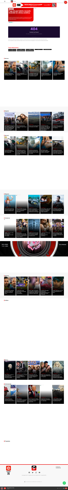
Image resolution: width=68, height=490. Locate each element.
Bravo (21, 49)
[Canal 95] (4, 1)
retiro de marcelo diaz (47, 49)
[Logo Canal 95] (12, 1)
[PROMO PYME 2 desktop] (34, 5)
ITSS (12, 50)
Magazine (7, 124)
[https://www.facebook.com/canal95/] (29, 472)
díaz (12, 49)
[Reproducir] (65, 2)
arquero (30, 49)
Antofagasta (43, 124)
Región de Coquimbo (31, 124)
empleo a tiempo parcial (30, 50)
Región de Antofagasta (55, 124)
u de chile (38, 49)
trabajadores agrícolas (21, 50)
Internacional (19, 231)
